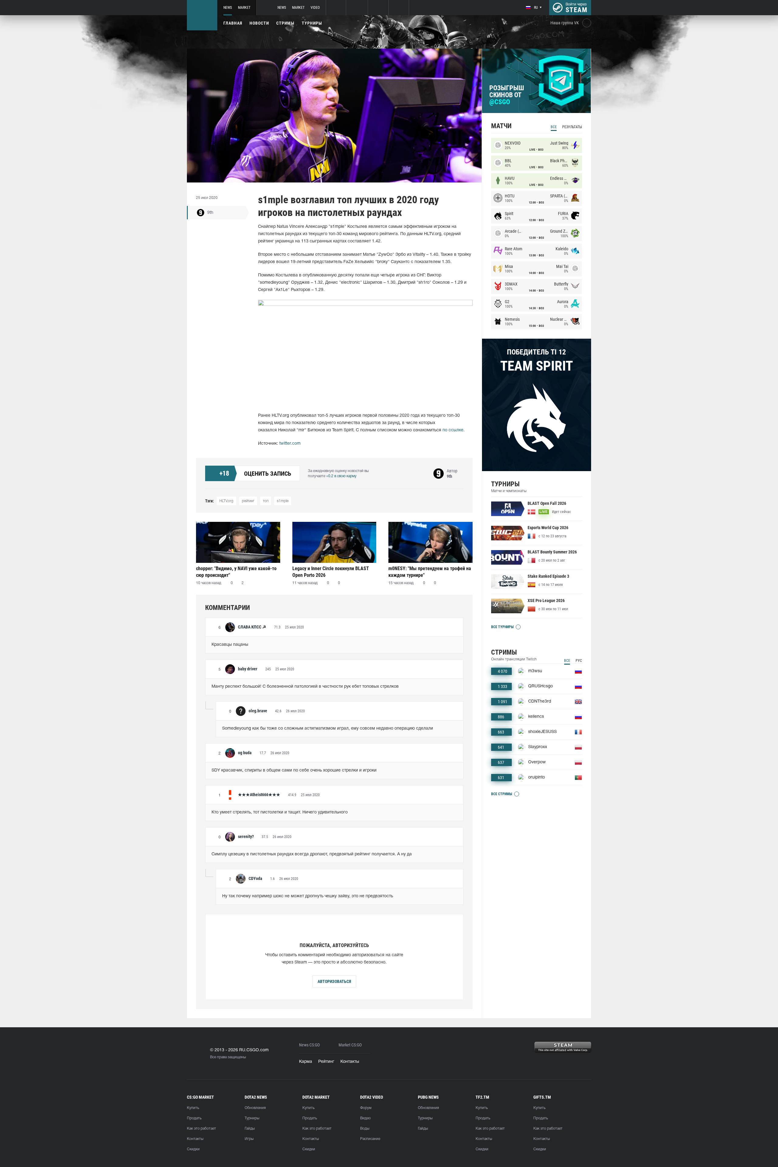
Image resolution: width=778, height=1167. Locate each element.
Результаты (572, 127)
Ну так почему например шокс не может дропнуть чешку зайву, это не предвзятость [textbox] (307, 896)
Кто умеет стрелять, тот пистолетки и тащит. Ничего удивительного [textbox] (280, 812)
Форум (365, 1108)
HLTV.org (226, 501)
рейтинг (248, 501)
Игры (249, 1139)
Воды (364, 1128)
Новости (259, 23)
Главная (232, 23)
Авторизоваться (334, 981)
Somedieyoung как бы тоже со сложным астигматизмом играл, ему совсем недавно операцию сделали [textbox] (327, 729)
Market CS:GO (350, 1045)
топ (265, 501)
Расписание (370, 1139)
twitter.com (290, 444)
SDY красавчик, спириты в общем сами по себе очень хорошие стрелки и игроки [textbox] (294, 770)
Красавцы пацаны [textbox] (230, 645)
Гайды (250, 1128)
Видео (365, 1118)
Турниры (312, 23)
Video (315, 7)
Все (554, 127)
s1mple (282, 501)
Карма (305, 1062)
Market (244, 7)
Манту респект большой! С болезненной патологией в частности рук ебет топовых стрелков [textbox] (305, 687)
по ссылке (452, 430)
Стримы (285, 23)
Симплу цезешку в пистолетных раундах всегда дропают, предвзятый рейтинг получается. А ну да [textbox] (312, 854)
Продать (194, 1118)
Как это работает (201, 1128)
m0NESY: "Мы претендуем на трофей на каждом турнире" (429, 572)
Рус (579, 661)
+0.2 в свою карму (341, 476)
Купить (193, 1108)
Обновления (255, 1108)
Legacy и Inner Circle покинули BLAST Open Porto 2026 (330, 572)
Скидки (193, 1149)
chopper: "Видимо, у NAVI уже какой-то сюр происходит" (236, 572)
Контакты (349, 1062)
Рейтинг (326, 1062)
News (227, 7)
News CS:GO (309, 1045)
